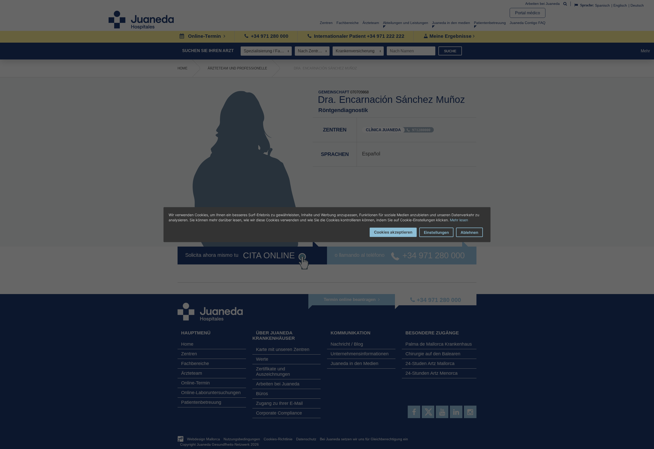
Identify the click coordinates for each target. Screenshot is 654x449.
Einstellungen (436, 232)
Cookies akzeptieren (393, 231)
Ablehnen (469, 232)
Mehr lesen (459, 219)
